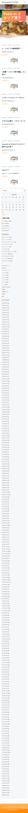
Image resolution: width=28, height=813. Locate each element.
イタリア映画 (5, 277)
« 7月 (3, 214)
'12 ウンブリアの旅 (6, 246)
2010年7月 (4, 759)
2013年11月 (5, 665)
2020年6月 (4, 478)
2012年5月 (4, 707)
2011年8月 (4, 728)
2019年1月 (4, 518)
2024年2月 (4, 374)
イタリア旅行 (5, 275)
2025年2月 (4, 345)
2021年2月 (4, 459)
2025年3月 (4, 343)
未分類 (3, 289)
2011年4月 (4, 738)
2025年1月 (4, 348)
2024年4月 (4, 369)
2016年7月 (4, 589)
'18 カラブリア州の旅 (7, 261)
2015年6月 (4, 620)
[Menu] (24, 2)
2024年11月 (5, 352)
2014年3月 (4, 655)
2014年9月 (4, 641)
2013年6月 (4, 676)
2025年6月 (4, 336)
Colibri (19, 809)
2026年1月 (4, 319)
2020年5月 (4, 480)
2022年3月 (4, 428)
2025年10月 (5, 326)
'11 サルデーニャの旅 (7, 244)
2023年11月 (5, 381)
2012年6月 (4, 705)
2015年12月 (5, 605)
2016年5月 (4, 594)
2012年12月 (5, 691)
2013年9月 (4, 669)
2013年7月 (4, 674)
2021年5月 (4, 452)
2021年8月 (4, 445)
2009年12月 (5, 776)
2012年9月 (4, 698)
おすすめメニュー (6, 265)
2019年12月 (5, 492)
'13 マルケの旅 (5, 249)
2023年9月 (4, 386)
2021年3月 (4, 456)
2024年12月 (5, 350)
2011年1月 (4, 745)
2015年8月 (4, 615)
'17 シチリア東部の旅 (7, 258)
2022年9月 (4, 414)
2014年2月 (4, 658)
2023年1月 (4, 404)
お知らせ (4, 268)
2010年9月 (4, 754)
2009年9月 (4, 783)
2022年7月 (4, 419)
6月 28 (11, 166)
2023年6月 (4, 393)
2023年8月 (4, 388)
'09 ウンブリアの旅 (6, 239)
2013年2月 (4, 686)
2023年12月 (5, 378)
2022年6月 (4, 421)
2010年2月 (4, 771)
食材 (3, 296)
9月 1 (11, 45)
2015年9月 (4, 613)
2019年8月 (4, 501)
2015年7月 (4, 617)
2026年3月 (4, 315)
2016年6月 (4, 591)
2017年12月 (5, 549)
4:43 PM (17, 117)
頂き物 (3, 294)
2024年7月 (4, 362)
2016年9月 (4, 584)
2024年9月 (4, 357)
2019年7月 (4, 504)
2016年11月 (5, 579)
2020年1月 (4, 490)
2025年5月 (4, 338)
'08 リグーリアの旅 (6, 237)
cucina (5, 45)
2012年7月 (4, 702)
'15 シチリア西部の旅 (7, 254)
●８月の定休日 (5, 223)
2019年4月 (4, 511)
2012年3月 (4, 712)
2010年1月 (4, 773)
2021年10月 (5, 440)
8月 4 (11, 68)
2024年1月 (4, 376)
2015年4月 (4, 624)
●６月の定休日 (5, 230)
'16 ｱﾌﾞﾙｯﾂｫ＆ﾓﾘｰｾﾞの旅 (8, 256)
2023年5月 (4, 395)
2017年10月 (5, 553)
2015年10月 (5, 610)
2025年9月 (4, 329)
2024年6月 (4, 364)
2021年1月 (4, 461)
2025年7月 (4, 334)
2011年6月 (4, 733)
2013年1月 (4, 688)
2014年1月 (4, 660)
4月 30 (11, 117)
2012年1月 (4, 717)
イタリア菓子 (5, 280)
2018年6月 (4, 535)
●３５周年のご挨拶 (6, 221)
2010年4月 (4, 766)
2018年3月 (4, 542)
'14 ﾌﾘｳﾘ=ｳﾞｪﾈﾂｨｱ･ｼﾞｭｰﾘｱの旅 (9, 251)
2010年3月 (4, 769)
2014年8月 (4, 643)
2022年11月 (5, 409)
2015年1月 (4, 631)
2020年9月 (4, 471)
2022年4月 (4, 426)
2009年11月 (5, 778)
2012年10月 (5, 695)
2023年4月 (4, 397)
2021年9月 (4, 442)
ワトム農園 (4, 284)
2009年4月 (4, 795)
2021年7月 (4, 447)
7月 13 (11, 94)
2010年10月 (5, 752)
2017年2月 (4, 572)
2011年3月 (4, 740)
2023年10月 (5, 383)
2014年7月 (4, 646)
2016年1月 (4, 603)
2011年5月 (4, 736)
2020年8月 (4, 473)
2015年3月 (4, 627)
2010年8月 (4, 757)
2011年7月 (4, 731)
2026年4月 (4, 312)
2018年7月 (4, 532)
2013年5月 (4, 679)
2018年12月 (5, 520)
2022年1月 (4, 433)
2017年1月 (4, 575)
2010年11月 (5, 750)
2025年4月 (4, 341)
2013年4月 (4, 681)
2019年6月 (4, 506)
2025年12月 (5, 322)
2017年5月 (4, 565)
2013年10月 (5, 667)
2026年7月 (4, 305)
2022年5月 (4, 423)
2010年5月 (4, 764)
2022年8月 (4, 416)
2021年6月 (4, 449)
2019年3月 (4, 513)
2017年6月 (4, 563)
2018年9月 (4, 527)
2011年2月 (4, 743)
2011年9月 (4, 726)
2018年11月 (5, 523)
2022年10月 (5, 412)
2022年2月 (4, 430)
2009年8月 (4, 785)
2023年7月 (4, 390)
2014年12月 (5, 634)
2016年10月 (5, 582)
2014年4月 (4, 653)
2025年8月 (4, 331)
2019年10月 (5, 497)
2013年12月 (5, 662)
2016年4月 (4, 596)
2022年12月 (5, 407)
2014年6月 (4, 648)
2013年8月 (4, 672)
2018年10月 (5, 525)
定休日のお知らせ (6, 287)
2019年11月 (5, 494)
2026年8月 (4, 303)
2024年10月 (5, 355)
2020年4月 (4, 483)
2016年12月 (5, 577)
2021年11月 (5, 438)
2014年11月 (5, 636)
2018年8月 (4, 530)
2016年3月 (4, 598)
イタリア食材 (5, 282)
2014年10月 (5, 639)
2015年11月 (5, 608)
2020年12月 (5, 464)
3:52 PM (17, 166)
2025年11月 (5, 324)
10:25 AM (17, 68)
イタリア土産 (5, 272)
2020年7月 (4, 475)
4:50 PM (17, 94)
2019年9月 (4, 499)
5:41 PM (17, 140)
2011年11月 (5, 721)
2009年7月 (4, 788)
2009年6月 (4, 790)
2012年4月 (4, 710)
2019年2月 (4, 516)
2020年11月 (5, 466)
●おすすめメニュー (6, 228)
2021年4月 (4, 454)
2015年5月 (4, 622)
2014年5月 (4, 650)
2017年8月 (4, 558)
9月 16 (11, 140)
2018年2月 (4, 544)
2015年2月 (4, 629)
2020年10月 (5, 468)
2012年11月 (5, 693)
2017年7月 (4, 561)
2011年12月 (5, 719)
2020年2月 (4, 487)
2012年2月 (4, 714)
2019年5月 (4, 509)
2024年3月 (4, 371)
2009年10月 (5, 780)
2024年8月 (4, 360)
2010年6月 (4, 762)
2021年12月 (5, 435)
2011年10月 (5, 724)
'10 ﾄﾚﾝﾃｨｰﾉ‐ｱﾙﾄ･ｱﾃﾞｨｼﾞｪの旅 (9, 242)
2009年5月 (4, 792)
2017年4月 (4, 568)
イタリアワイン (6, 270)
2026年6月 (4, 308)
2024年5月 (4, 367)
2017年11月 (5, 551)
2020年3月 (4, 485)
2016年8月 (4, 587)
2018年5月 (4, 537)
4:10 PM (17, 45)
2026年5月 (4, 310)
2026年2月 (4, 317)
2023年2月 (4, 402)
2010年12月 (5, 747)
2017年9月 (4, 556)
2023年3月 (4, 400)
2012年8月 (4, 700)
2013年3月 (4, 684)
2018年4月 (4, 539)
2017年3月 (4, 570)
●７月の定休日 (5, 226)
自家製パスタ (5, 291)
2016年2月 (4, 601)
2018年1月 (4, 546)
